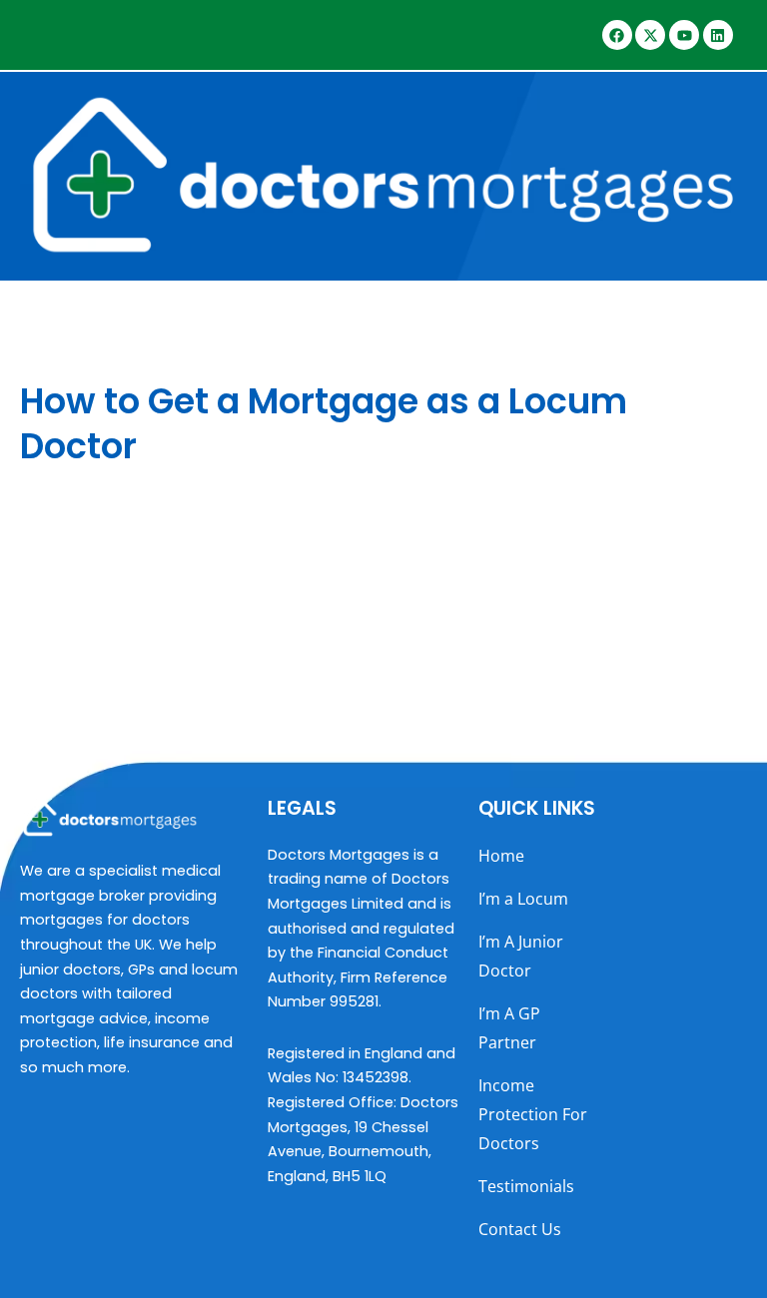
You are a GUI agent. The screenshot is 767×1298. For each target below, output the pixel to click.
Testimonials (526, 1186)
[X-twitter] (650, 35)
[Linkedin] (718, 35)
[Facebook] (617, 35)
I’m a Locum (523, 899)
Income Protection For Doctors (532, 1114)
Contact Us (519, 1229)
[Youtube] (684, 35)
